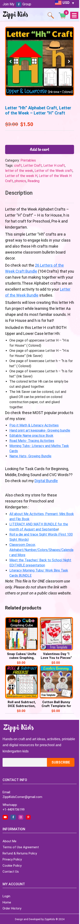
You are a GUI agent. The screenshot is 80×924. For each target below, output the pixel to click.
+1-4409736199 (14, 809)
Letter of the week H (21, 176)
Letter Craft (32, 165)
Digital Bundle (46, 480)
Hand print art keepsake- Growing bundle (39, 430)
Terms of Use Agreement (21, 847)
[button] (69, 61)
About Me (9, 841)
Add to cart (39, 149)
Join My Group (17, 4)
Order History (12, 908)
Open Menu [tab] (74, 15)
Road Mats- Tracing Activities (31, 441)
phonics (20, 181)
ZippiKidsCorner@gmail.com (22, 797)
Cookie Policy (12, 866)
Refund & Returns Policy (20, 853)
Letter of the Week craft (54, 171)
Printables (28, 160)
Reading (33, 181)
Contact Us (11, 871)
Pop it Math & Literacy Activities (34, 425)
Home (7, 902)
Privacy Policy (12, 859)
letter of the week (19, 171)
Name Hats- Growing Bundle (30, 456)
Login (6, 896)
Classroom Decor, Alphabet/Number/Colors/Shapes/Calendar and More (41, 550)
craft (18, 165)
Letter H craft (54, 165)
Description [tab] (19, 193)
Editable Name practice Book (31, 436)
